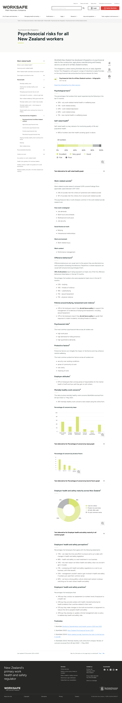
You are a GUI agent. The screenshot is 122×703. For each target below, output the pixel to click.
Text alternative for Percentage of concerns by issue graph (74, 444)
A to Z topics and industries (27, 20)
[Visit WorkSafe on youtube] (116, 670)
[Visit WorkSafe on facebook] (104, 670)
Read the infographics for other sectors (67, 85)
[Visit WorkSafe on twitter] (107, 670)
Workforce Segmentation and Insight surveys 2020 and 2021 (82, 626)
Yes (100, 653)
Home (19, 20)
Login (95, 8)
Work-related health (39, 20)
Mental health (47, 20)
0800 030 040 (94, 676)
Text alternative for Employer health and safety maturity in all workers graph (75, 534)
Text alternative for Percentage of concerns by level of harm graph (77, 481)
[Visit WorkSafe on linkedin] (110, 670)
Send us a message (91, 680)
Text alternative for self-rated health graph (69, 171)
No (103, 653)
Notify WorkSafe (111, 8)
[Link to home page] (15, 10)
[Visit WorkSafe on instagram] (113, 670)
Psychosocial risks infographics (58, 20)
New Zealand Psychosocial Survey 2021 (80, 630)
